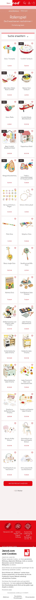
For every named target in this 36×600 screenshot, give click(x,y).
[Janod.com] (14, 3)
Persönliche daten (7, 590)
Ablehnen (6, 597)
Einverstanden (30, 597)
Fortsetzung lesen (18, 25)
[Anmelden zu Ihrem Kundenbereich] (29, 3)
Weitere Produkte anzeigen (18, 483)
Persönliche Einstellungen (18, 597)
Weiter (20, 491)
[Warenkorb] (34, 3)
